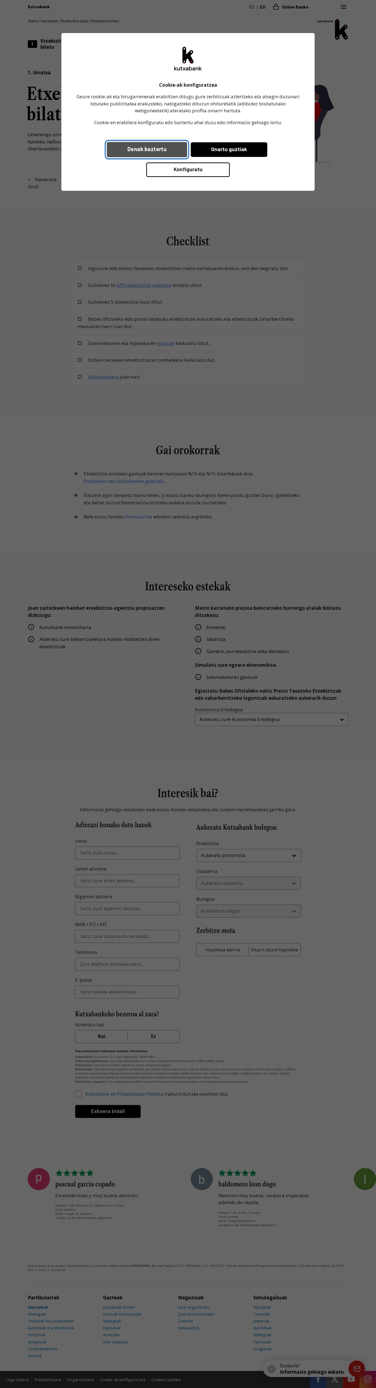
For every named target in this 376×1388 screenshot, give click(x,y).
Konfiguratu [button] (188, 169)
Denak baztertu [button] (147, 149)
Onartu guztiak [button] (229, 149)
